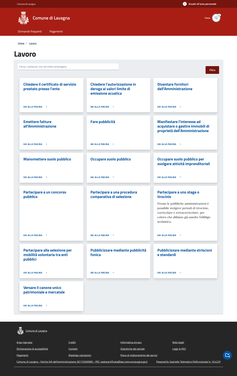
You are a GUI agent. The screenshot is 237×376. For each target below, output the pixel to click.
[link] (36, 106)
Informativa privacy (131, 342)
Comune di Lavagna (26, 4)
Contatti (73, 349)
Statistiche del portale (132, 349)
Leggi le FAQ (179, 349)
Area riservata (24, 342)
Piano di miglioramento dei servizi (138, 355)
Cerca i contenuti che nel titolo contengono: (43, 67)
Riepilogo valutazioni (80, 355)
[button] (199, 4)
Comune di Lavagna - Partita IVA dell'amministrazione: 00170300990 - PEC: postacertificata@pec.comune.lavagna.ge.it (82, 362)
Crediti (72, 342)
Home (21, 43)
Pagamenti (22, 355)
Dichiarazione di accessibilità (32, 349)
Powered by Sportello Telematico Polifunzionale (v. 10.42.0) (188, 362)
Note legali (178, 342)
